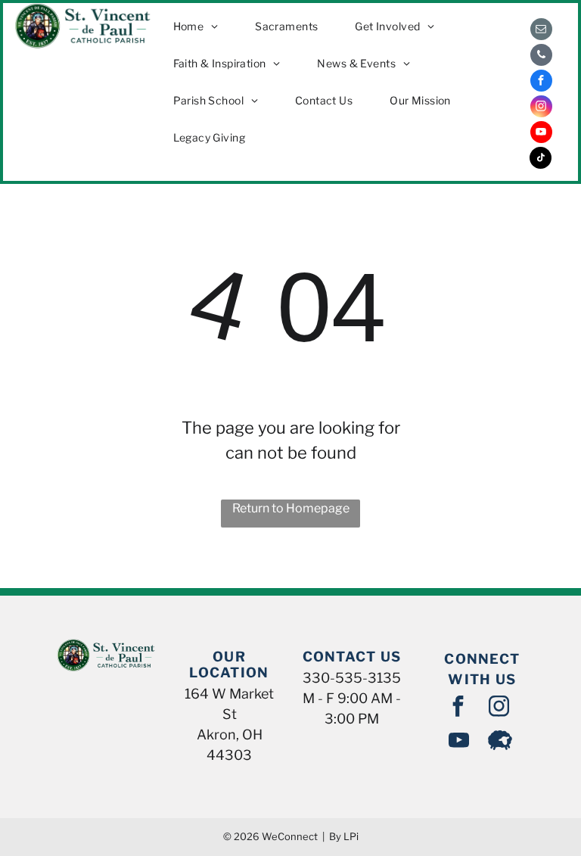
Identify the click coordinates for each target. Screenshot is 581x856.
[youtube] (541, 134)
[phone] (541, 57)
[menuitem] (201, 26)
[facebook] (541, 82)
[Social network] (500, 742)
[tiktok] (540, 160)
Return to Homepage (291, 508)
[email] (541, 31)
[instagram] (541, 108)
